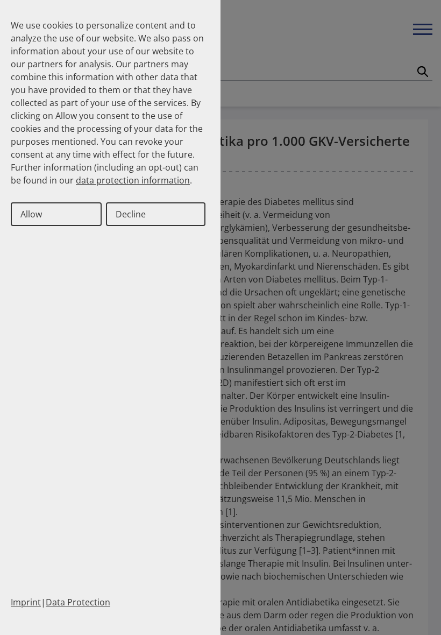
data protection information (133, 180)
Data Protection (78, 602)
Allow (31, 214)
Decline (131, 214)
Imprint (26, 602)
